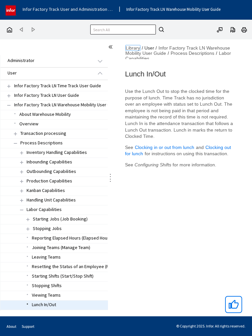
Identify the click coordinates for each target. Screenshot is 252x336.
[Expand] (15, 134)
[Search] (160, 29)
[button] (47, 60)
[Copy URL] (220, 29)
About (11, 326)
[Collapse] (15, 143)
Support (28, 326)
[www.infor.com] (11, 10)
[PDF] (233, 29)
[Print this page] (244, 29)
